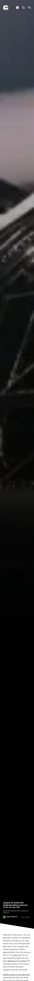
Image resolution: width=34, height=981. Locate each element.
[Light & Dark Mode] (17, 7)
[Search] (23, 8)
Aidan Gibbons (12, 917)
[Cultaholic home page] (9, 7)
